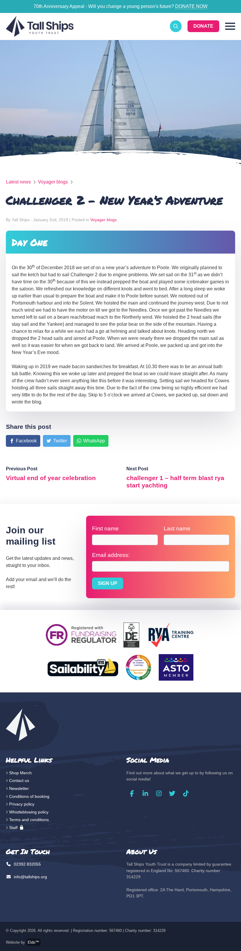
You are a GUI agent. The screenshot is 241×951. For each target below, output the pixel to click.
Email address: (111, 555)
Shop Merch (20, 772)
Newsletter (19, 788)
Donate (203, 26)
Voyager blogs (53, 181)
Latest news (18, 181)
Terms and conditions (29, 819)
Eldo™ (33, 942)
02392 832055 (27, 864)
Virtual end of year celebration (51, 477)
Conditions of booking (29, 796)
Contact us (19, 780)
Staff (14, 827)
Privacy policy (21, 804)
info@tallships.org (30, 876)
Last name (177, 528)
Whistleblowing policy (28, 812)
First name (105, 528)
